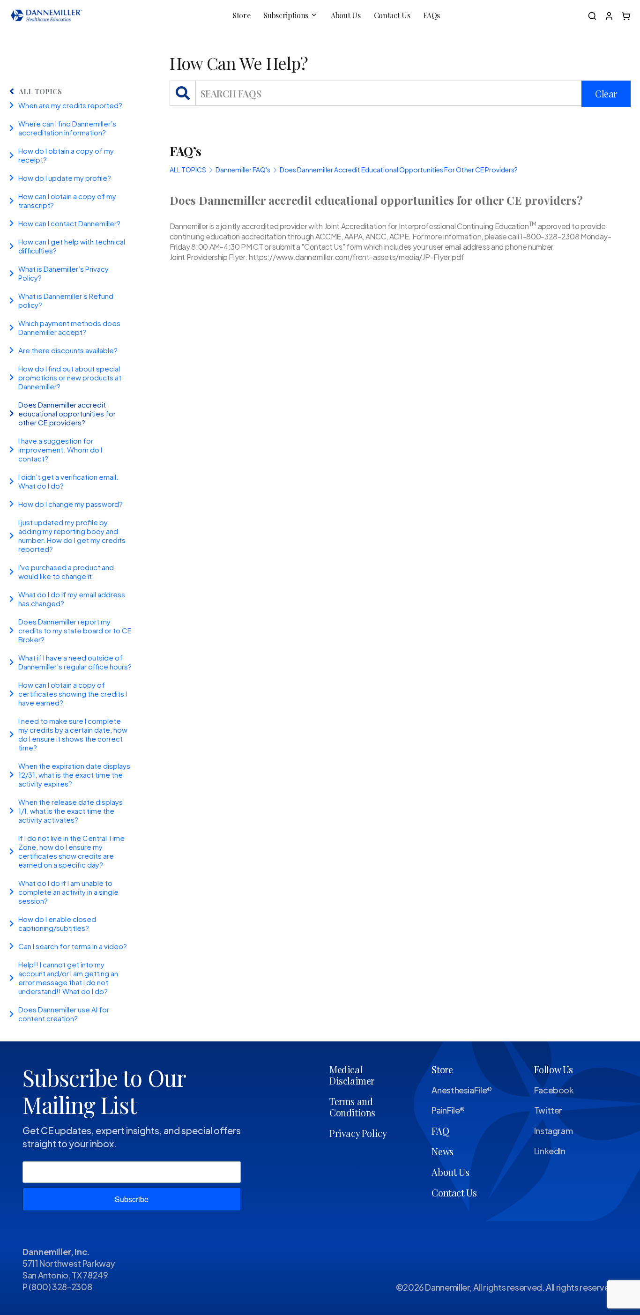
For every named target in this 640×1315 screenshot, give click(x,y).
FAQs (431, 15)
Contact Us (392, 15)
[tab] (80, 105)
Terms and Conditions (352, 1107)
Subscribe (132, 1199)
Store (241, 15)
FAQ (440, 1130)
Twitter (548, 1110)
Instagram (553, 1130)
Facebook (554, 1090)
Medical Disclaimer (351, 1075)
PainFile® (448, 1110)
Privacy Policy (358, 1133)
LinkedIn (550, 1150)
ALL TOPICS (40, 91)
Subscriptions (285, 15)
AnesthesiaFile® (462, 1090)
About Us (345, 15)
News (442, 1151)
